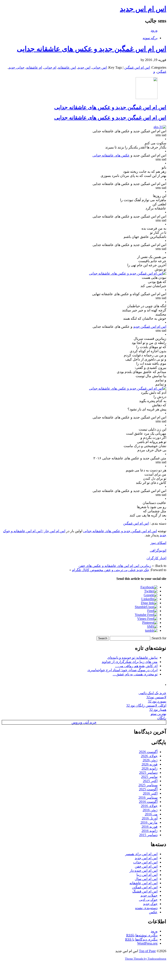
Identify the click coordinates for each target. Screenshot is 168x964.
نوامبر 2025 (149, 777)
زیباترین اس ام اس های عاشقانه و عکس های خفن (115, 566)
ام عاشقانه (34, 67)
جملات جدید (149, 895)
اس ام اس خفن (146, 866)
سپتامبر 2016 (148, 797)
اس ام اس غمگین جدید (149, 326)
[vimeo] (147, 619)
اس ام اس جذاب (145, 862)
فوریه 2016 (150, 826)
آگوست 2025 (148, 789)
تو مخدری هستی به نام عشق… (135, 674)
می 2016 (151, 814)
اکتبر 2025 (150, 781)
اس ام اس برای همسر (141, 854)
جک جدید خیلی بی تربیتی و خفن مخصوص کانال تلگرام (110, 570)
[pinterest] (150, 622)
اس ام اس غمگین (137, 67)
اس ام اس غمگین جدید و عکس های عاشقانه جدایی (91, 49)
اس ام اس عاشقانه (144, 883)
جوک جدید (150, 904)
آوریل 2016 (150, 818)
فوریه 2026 (150, 764)
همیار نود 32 (157, 709)
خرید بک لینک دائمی (152, 693)
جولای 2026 (149, 756)
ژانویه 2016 (150, 831)
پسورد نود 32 (157, 701)
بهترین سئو (158, 714)
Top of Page (147, 951)
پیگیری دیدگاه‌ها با (141, 939)
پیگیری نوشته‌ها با (142, 935)
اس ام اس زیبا (147, 875)
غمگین (161, 71)
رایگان (161, 718)
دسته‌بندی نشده (146, 908)
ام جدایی (50, 67)
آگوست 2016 (148, 802)
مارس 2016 (149, 822)
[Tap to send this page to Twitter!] (151, 591)
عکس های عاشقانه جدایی (111, 155)
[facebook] (149, 587)
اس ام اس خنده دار (144, 870)
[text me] (152, 626)
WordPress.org (147, 943)
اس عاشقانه (67, 67)
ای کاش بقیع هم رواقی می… (136, 666)
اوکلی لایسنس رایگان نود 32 (146, 705)
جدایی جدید (16, 67)
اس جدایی (99, 67)
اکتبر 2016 (150, 793)
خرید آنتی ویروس (84, 722)
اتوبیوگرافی (158, 550)
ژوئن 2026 (150, 760)
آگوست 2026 (148, 752)
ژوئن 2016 (150, 810)
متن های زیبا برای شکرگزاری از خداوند (130, 662)
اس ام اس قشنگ (145, 891)
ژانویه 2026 (150, 768)
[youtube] (146, 615)
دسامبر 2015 (148, 835)
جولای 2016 (149, 806)
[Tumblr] (151, 630)
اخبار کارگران (156, 558)
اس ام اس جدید (143, 9)
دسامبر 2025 (148, 772)
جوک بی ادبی (148, 899)
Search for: (158, 638)
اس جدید (84, 67)
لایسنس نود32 (156, 697)
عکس (153, 912)
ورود (154, 30)
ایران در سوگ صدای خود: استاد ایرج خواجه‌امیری (122, 670)
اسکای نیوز (158, 543)
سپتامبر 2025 (148, 785)
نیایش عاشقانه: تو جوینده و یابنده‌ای (132, 657)
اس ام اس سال (146, 879)
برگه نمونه (150, 38)
